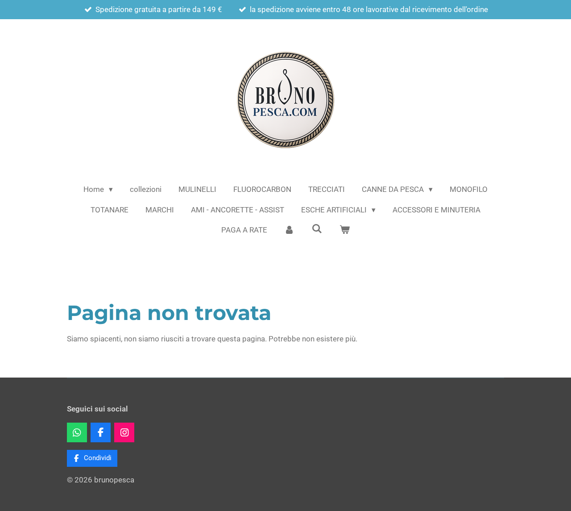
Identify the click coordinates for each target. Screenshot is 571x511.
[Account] (289, 230)
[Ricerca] (317, 229)
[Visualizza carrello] (344, 230)
